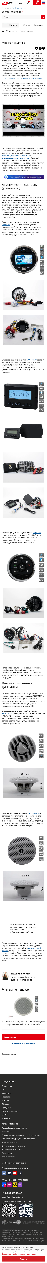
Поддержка (6, 1097)
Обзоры (5, 1104)
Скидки (26, 25)
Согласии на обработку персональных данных (19, 1254)
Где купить (6, 1107)
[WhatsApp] (43, 48)
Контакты (38, 25)
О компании (7, 1086)
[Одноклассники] (40, 48)
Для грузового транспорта (13, 1146)
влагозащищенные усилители (16, 155)
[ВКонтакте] (36, 48)
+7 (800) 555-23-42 (11, 12)
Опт (3, 1089)
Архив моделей (8, 1156)
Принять (23, 1259)
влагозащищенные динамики (15, 158)
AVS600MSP (34, 813)
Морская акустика (9, 1142)
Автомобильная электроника (14, 1128)
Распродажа (7, 1153)
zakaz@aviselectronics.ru (12, 1197)
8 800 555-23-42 (13, 1193)
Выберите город (19, 8)
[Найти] (43, 17)
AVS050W (6, 224)
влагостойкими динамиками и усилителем (22, 78)
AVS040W (37, 532)
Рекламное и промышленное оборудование (21, 1135)
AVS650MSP (7, 713)
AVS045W (32, 360)
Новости (5, 1100)
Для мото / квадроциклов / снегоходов (18, 1139)
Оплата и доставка (10, 1111)
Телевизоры (7, 1131)
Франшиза (6, 1093)
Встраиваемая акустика (12, 1149)
